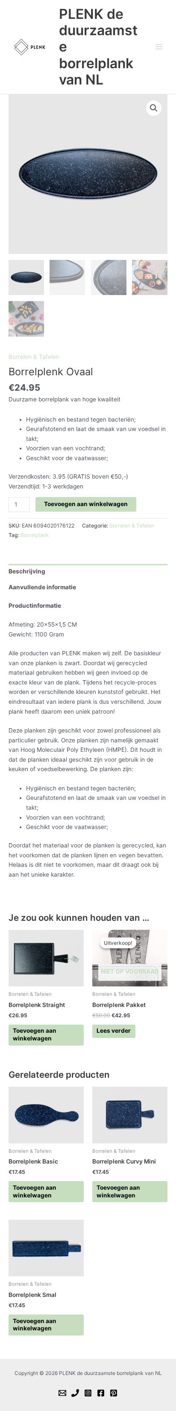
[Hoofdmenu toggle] (159, 47)
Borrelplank (35, 535)
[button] (153, 108)
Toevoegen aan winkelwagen (86, 503)
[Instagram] (88, 1393)
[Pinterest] (113, 1393)
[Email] (62, 1393)
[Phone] (75, 1393)
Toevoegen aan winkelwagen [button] (34, 1034)
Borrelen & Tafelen (34, 356)
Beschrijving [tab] (27, 571)
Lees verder (114, 1030)
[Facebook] (101, 1393)
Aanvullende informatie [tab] (42, 587)
